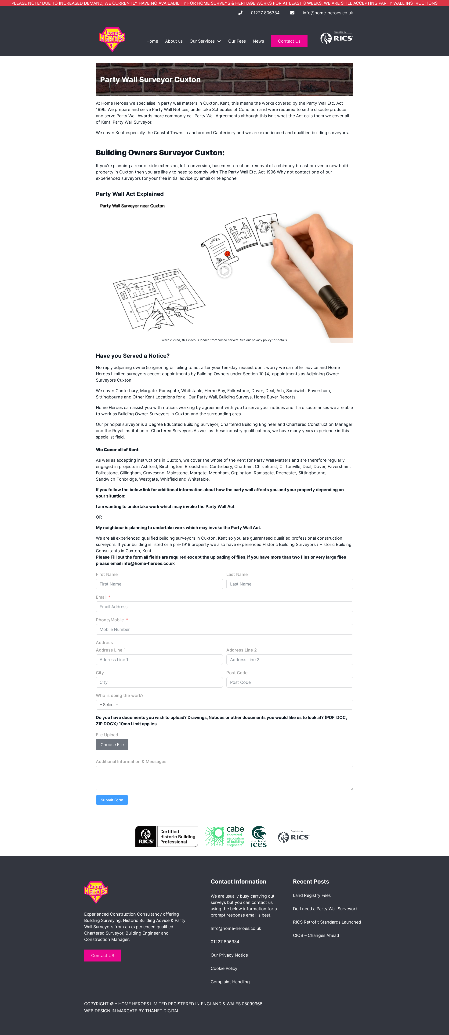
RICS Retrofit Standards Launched (327, 922)
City (100, 672)
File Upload (107, 734)
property (104, 171)
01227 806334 (265, 12)
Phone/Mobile (110, 619)
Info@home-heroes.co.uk (236, 928)
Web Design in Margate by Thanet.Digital (131, 1010)
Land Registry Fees (312, 895)
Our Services (202, 41)
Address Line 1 (111, 650)
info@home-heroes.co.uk (328, 12)
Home (152, 41)
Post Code (237, 672)
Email (101, 597)
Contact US (102, 955)
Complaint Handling (230, 981)
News (258, 41)
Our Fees (237, 41)
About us (174, 41)
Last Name (237, 574)
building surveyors (330, 132)
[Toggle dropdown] (219, 41)
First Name (107, 574)
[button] (224, 270)
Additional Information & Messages (131, 761)
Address (104, 642)
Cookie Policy (224, 968)
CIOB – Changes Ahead (316, 935)
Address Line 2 (241, 650)
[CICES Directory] (259, 836)
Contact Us (289, 41)
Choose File (112, 744)
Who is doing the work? (119, 695)
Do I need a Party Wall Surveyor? (325, 908)
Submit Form (112, 800)
